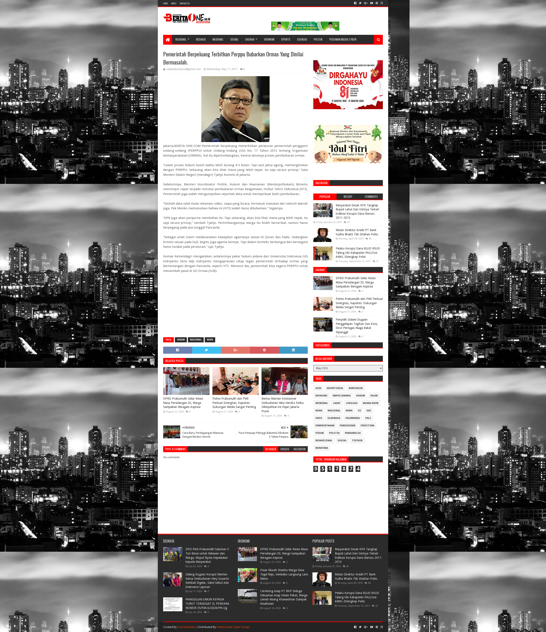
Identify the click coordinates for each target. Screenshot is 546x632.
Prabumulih (353, 433)
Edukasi (302, 39)
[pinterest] (377, 3)
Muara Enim (370, 403)
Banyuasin (356, 388)
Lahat (337, 403)
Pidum (319, 433)
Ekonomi (269, 39)
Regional (180, 39)
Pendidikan (347, 425)
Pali (368, 418)
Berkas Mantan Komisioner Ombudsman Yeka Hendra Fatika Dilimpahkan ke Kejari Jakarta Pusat (282, 405)
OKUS (318, 418)
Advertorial (335, 388)
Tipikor (357, 440)
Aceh (318, 388)
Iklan (374, 395)
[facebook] (355, 3)
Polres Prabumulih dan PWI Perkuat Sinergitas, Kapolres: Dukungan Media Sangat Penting (234, 403)
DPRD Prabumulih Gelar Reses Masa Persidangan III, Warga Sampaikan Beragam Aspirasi (183, 403)
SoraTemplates (186, 627)
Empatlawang (342, 395)
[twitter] (360, 3)
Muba (318, 410)
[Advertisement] (235, 303)
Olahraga (333, 418)
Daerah (249, 39)
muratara (321, 448)
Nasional (218, 39)
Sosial (234, 39)
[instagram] (381, 3)
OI (359, 410)
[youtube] (371, 3)
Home (165, 3)
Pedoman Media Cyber (342, 39)
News (210, 340)
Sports (285, 39)
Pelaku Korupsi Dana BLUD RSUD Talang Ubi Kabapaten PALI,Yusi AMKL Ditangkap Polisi (358, 252)
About (173, 3)
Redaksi (201, 39)
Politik (318, 39)
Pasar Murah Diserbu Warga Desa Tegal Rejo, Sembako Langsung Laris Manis (284, 574)
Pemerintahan (324, 425)
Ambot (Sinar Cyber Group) (233, 627)
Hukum (181, 340)
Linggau (351, 403)
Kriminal (321, 403)
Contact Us (185, 3)
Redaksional (323, 440)
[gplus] (366, 3)
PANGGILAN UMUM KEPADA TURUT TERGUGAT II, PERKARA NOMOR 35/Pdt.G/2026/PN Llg (207, 603)
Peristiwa (367, 425)
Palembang (353, 418)
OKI (368, 410)
